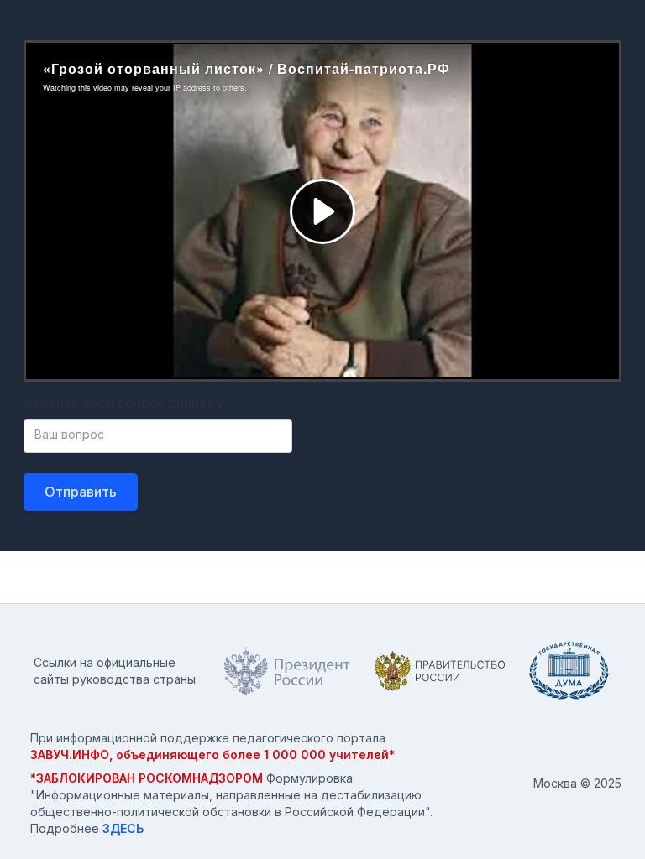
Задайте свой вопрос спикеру (123, 402)
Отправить (81, 491)
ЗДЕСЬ (123, 828)
